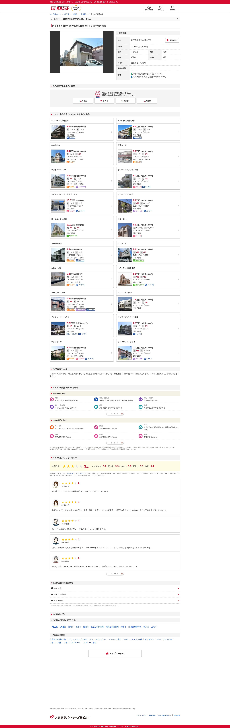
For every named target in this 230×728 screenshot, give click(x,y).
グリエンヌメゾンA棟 (133, 639)
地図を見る (173, 40)
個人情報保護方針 (164, 715)
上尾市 (154, 627)
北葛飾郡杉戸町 (134, 627)
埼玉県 (66, 14)
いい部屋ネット (55, 14)
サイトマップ (141, 715)
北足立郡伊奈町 (97, 627)
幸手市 (123, 627)
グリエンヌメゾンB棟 (78, 639)
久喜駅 (83, 14)
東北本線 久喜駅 (139, 74)
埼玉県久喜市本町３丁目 (141, 40)
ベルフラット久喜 (164, 639)
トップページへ (116, 653)
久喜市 (75, 14)
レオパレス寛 (55, 643)
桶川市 (146, 627)
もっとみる (114, 413)
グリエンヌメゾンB (97, 639)
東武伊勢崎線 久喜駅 (141, 77)
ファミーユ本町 (89, 643)
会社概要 (177, 715)
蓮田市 (86, 627)
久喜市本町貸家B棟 (58, 639)
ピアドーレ (149, 639)
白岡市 (105, 101)
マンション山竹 (114, 639)
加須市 (127, 101)
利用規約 (152, 715)
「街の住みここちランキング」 (75, 473)
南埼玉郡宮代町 (112, 627)
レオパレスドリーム (72, 643)
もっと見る (114, 573)
